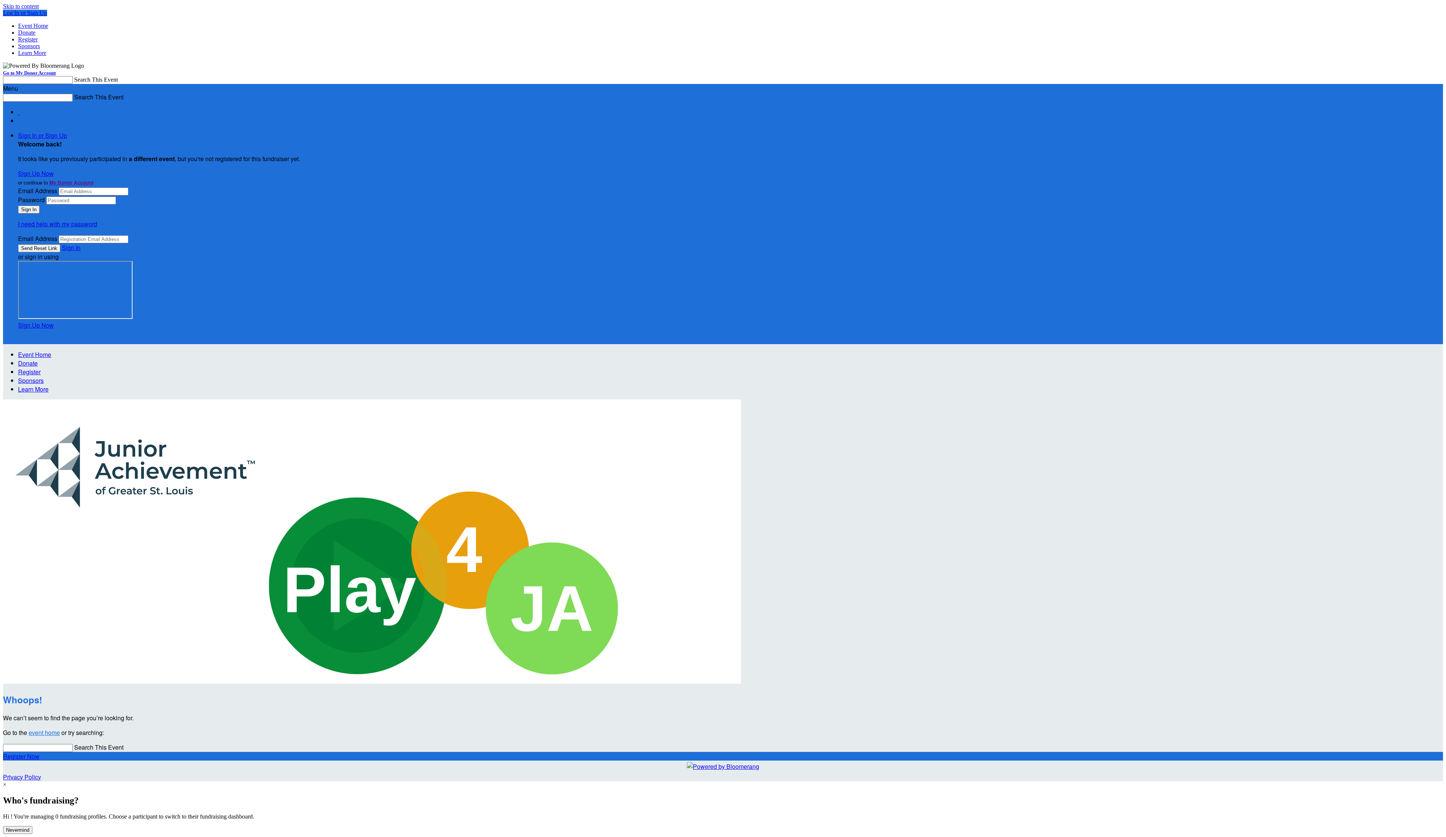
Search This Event (96, 79)
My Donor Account (71, 182)
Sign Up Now (36, 173)
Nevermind (17, 830)
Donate (26, 32)
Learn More (32, 53)
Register (28, 39)
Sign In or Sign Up (42, 135)
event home (44, 732)
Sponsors (29, 46)
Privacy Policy (22, 777)
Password (31, 199)
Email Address (37, 190)
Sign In (71, 247)
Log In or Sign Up (25, 13)
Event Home (33, 26)
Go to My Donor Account (29, 73)
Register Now (21, 756)
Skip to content (21, 6)
